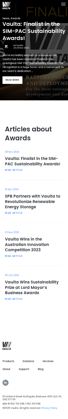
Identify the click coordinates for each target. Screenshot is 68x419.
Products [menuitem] (8, 361)
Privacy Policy (49, 408)
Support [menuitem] (24, 369)
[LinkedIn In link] (5, 383)
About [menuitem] (6, 369)
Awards (15, 18)
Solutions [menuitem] (28, 361)
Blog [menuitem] (40, 369)
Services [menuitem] (48, 361)
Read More (12, 79)
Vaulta (19, 45)
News (5, 18)
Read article (14, 170)
